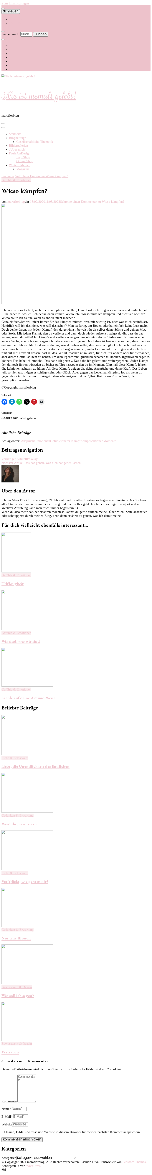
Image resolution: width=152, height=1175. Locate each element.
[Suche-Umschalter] (2, 31)
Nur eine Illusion (16, 938)
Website (6, 1124)
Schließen (10, 11)
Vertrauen (10, 1052)
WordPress (33, 1166)
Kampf (85, 441)
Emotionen (42, 441)
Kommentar (9, 1101)
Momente (109, 441)
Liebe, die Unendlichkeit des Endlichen (35, 766)
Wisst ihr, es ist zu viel (20, 823)
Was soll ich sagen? (17, 995)
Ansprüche (28, 441)
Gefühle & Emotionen (16, 180)
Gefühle (55, 441)
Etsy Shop (23, 157)
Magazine (22, 169)
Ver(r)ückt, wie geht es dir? (24, 881)
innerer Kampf (70, 441)
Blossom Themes (134, 1162)
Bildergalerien (18, 145)
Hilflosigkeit (12, 583)
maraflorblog (16, 201)
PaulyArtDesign (19, 153)
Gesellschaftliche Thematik (34, 141)
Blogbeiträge (17, 138)
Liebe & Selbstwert (14, 758)
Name (6, 1109)
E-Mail (7, 1116)
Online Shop (24, 161)
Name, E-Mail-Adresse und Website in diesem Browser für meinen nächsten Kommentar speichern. (73, 1132)
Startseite (15, 134)
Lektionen (96, 441)
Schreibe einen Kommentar (92, 201)
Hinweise (15, 23)
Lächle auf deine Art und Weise (28, 697)
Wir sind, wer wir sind (20, 641)
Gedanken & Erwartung (17, 815)
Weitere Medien (19, 165)
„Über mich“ (17, 149)
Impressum (16, 19)
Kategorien (8, 1158)
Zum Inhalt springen (15, 3)
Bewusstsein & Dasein (16, 987)
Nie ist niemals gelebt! (38, 95)
